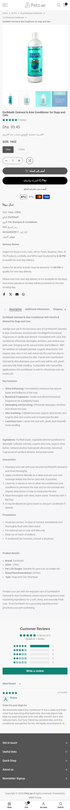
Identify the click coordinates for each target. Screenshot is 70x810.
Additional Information (37, 309)
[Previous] (5, 309)
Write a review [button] (35, 671)
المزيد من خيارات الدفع (35, 188)
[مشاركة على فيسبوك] (4, 294)
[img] (10, 693)
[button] (10, 120)
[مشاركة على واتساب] (23, 294)
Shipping (58, 309)
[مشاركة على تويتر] (10, 294)
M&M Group (35, 797)
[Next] (65, 309)
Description (15, 309)
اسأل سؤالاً (8, 204)
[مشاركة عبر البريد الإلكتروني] (17, 294)
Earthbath (13, 217)
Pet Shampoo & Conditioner (22, 222)
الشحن (24, 134)
